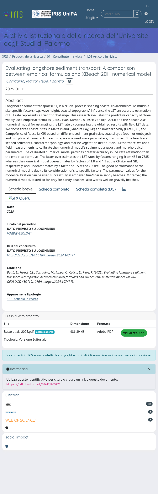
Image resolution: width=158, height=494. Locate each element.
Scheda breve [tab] (20, 188)
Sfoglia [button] (91, 18)
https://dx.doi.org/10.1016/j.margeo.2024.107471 (41, 255)
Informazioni (18, 369)
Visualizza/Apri (134, 333)
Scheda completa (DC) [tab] (96, 189)
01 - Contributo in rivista (64, 56)
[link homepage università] (55, 13)
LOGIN (149, 21)
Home (90, 10)
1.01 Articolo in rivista (102, 56)
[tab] (124, 189)
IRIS (5, 56)
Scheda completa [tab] (54, 189)
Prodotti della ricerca (27, 56)
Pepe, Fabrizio (51, 81)
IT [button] (146, 6)
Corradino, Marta (21, 81)
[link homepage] (14, 13)
